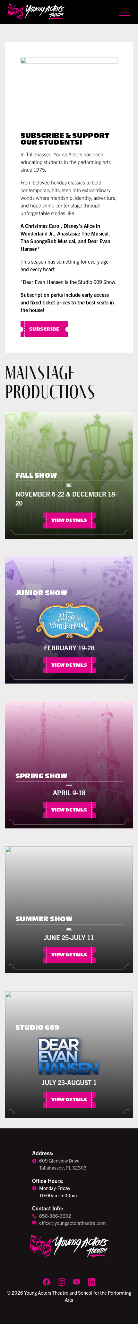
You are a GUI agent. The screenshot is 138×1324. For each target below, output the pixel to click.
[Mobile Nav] (124, 12)
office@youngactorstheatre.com (72, 1223)
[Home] (36, 11)
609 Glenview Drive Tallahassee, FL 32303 (63, 1164)
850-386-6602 (55, 1216)
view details (69, 520)
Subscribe (44, 329)
